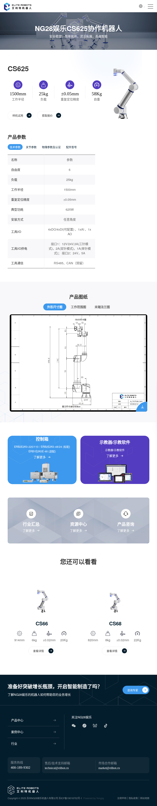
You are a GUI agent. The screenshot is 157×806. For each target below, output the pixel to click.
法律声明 (121, 798)
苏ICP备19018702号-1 (70, 798)
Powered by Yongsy (93, 798)
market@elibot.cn (109, 768)
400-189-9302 (20, 767)
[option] (78, 363)
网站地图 (144, 798)
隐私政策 (133, 798)
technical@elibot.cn (57, 768)
